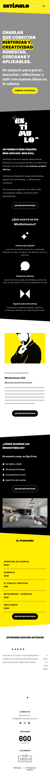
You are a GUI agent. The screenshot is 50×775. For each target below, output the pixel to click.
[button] (36, 6)
